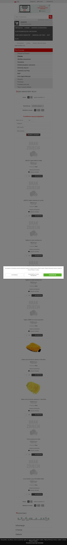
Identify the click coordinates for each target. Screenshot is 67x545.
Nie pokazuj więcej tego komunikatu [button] (34, 543)
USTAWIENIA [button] (14, 275)
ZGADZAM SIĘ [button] (52, 275)
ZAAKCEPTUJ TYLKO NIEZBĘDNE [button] (33, 275)
